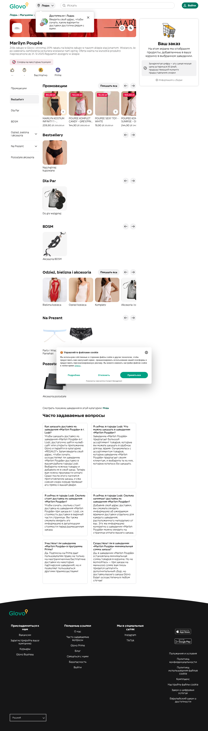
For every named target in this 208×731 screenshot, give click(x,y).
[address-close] (88, 17)
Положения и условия (183, 653)
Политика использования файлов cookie (183, 670)
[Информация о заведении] (122, 28)
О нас (77, 631)
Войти (78, 667)
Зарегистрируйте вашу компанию (25, 642)
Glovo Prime (78, 645)
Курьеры (25, 648)
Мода (106, 408)
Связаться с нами (77, 656)
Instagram (130, 634)
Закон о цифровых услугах (183, 691)
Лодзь (14, 14)
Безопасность (77, 661)
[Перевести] (131, 28)
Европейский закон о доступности (183, 700)
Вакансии (25, 634)
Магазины (26, 14)
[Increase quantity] (63, 111)
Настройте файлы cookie (183, 684)
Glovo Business (25, 654)
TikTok (130, 640)
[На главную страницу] (19, 5)
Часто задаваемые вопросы (77, 638)
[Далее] (133, 86)
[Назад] (126, 86)
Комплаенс (183, 679)
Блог (78, 650)
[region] (89, 109)
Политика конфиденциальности (183, 660)
